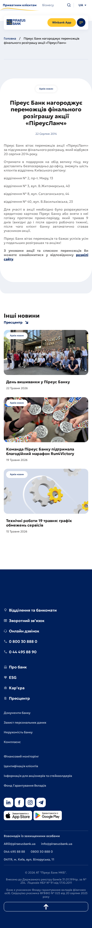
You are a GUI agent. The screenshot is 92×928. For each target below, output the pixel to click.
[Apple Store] (18, 816)
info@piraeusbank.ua (56, 844)
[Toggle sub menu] (81, 22)
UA (81, 5)
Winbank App (61, 22)
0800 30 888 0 (42, 852)
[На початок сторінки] (46, 906)
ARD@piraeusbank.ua (19, 844)
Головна (10, 38)
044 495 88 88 (14, 852)
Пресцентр (13, 322)
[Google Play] (47, 816)
